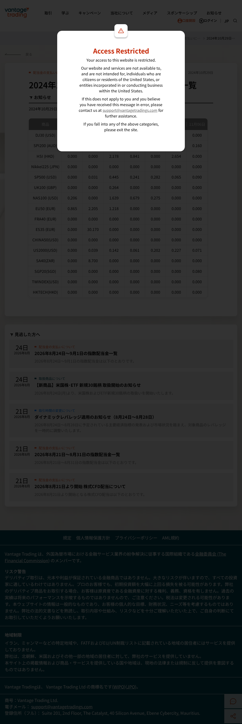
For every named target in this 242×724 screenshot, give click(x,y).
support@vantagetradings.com (130, 110)
